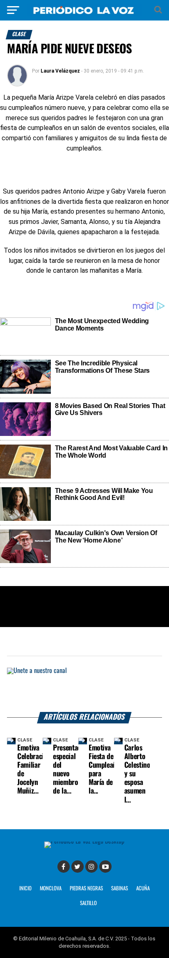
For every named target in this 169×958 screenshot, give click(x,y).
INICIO (25, 888)
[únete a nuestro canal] (84, 690)
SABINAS (119, 888)
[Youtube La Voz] (105, 866)
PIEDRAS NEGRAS (86, 888)
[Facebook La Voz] (63, 866)
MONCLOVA (51, 888)
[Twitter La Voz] (77, 866)
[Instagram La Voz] (91, 866)
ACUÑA (143, 888)
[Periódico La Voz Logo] (84, 14)
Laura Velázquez (60, 71)
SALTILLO (88, 903)
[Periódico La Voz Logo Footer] (84, 841)
